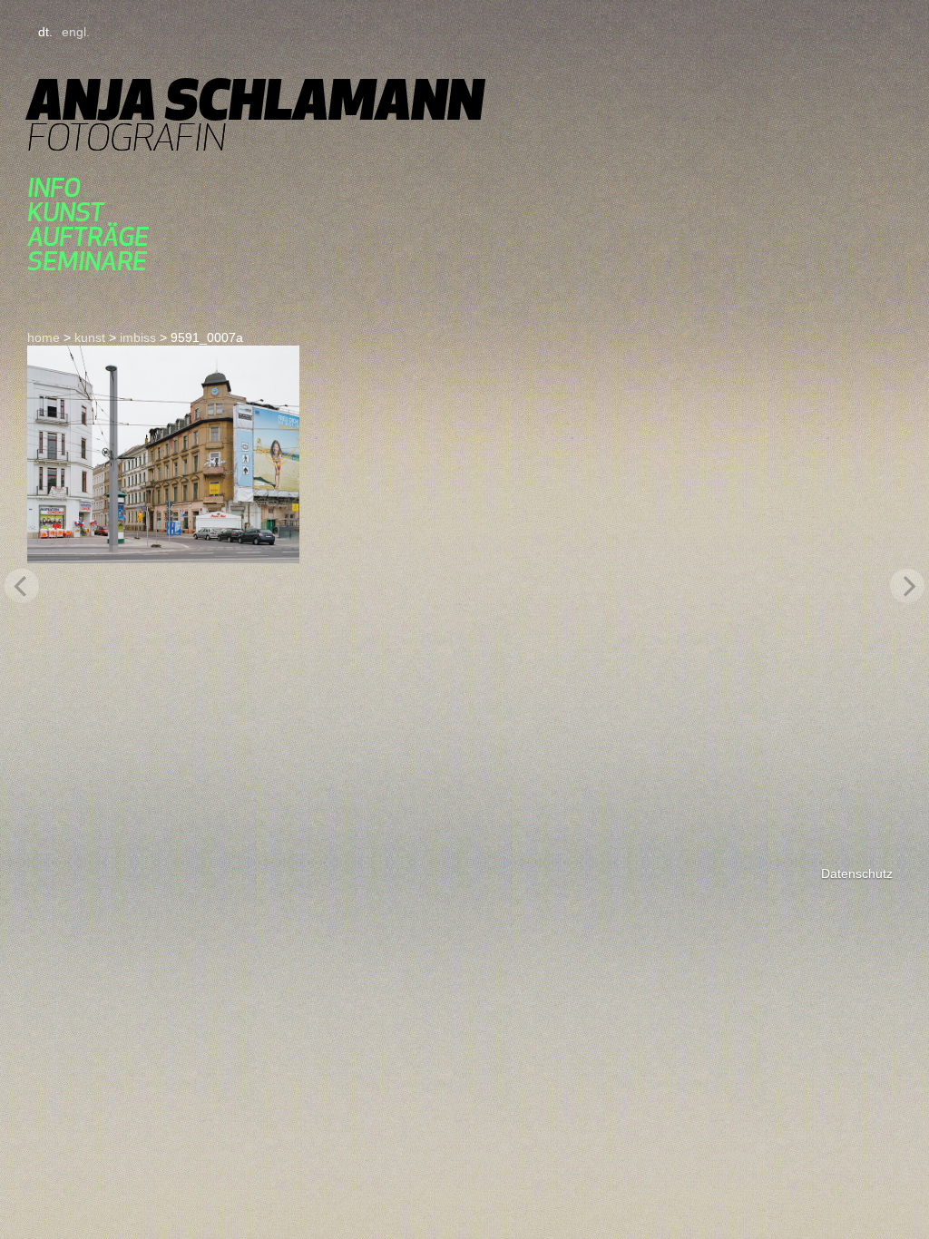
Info (54, 187)
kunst (65, 212)
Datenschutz (857, 873)
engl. (76, 31)
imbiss (138, 337)
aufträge (88, 236)
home (43, 337)
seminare (87, 261)
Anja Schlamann (255, 99)
